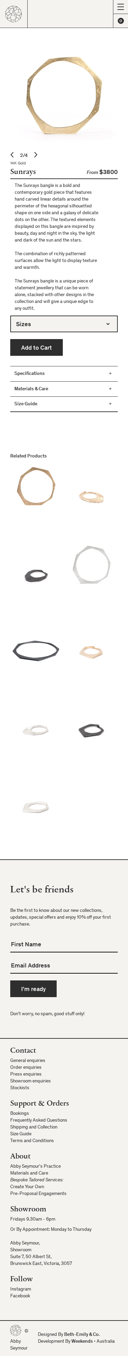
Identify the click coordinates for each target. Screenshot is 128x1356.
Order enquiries (26, 1067)
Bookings (19, 1113)
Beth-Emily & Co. (82, 1334)
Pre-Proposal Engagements (38, 1194)
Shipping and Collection (33, 1127)
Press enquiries (26, 1074)
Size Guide (20, 1134)
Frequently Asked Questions (38, 1120)
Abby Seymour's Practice (35, 1166)
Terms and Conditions (32, 1141)
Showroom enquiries (30, 1081)
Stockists (19, 1088)
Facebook (20, 1296)
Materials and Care (29, 1173)
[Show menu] (120, 7)
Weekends (82, 1341)
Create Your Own (27, 1187)
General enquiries (27, 1061)
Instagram (20, 1289)
